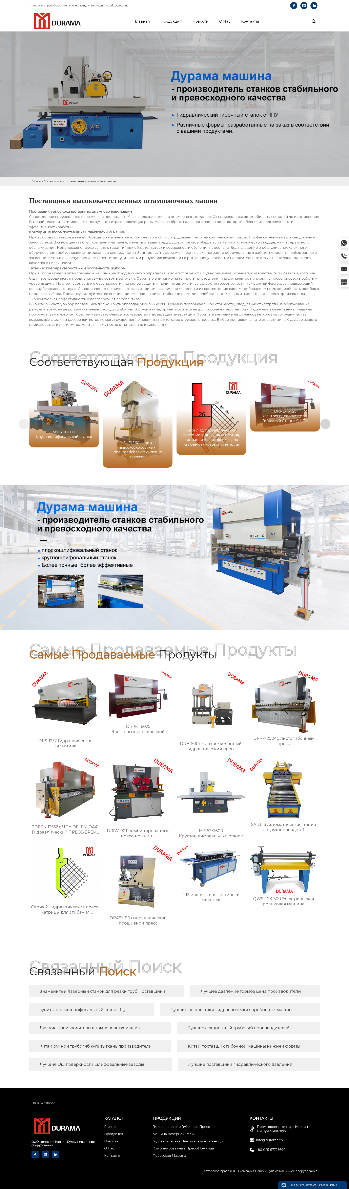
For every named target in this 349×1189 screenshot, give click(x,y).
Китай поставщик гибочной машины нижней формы (244, 1046)
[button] (325, 424)
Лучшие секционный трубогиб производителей (238, 1027)
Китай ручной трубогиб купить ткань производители (96, 1046)
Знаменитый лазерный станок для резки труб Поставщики (102, 991)
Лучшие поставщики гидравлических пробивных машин (231, 1009)
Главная (36, 181)
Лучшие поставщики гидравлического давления (240, 1064)
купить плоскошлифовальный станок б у (83, 1009)
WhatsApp (47, 1103)
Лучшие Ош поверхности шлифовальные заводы (92, 1064)
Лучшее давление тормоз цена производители (251, 991)
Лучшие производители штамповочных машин (90, 1027)
